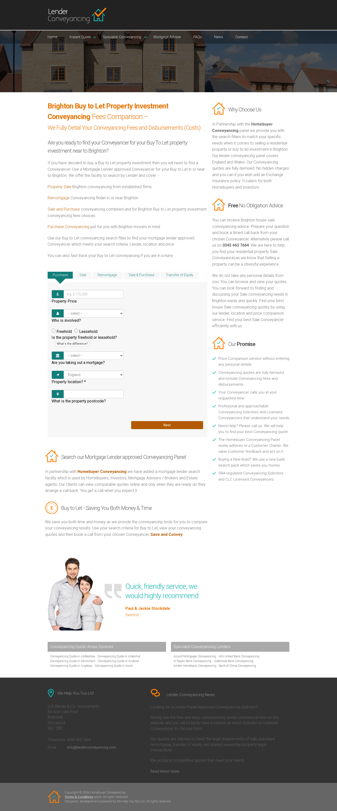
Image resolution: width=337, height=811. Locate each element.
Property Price (64, 301)
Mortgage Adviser (167, 37)
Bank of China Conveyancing (237, 665)
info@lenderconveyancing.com (91, 747)
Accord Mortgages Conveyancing (194, 656)
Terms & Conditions (79, 797)
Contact (241, 37)
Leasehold (88, 331)
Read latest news (164, 771)
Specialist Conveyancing (122, 37)
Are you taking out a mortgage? (78, 362)
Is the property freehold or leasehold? (84, 340)
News (218, 37)
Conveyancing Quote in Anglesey (71, 665)
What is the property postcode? (79, 401)
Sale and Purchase (64, 209)
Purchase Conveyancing (68, 226)
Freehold (64, 331)
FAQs (197, 37)
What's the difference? (72, 343)
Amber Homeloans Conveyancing (194, 665)
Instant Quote (80, 37)
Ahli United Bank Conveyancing (239, 656)
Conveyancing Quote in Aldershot (118, 656)
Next (167, 425)
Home (52, 37)
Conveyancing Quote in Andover (118, 661)
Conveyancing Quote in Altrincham (72, 661)
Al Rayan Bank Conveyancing (192, 661)
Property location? (69, 381)
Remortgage (59, 198)
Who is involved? (66, 320)
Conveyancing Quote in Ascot (114, 665)
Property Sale (59, 186)
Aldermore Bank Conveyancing (233, 661)
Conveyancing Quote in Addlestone (72, 656)
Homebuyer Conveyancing (102, 471)
